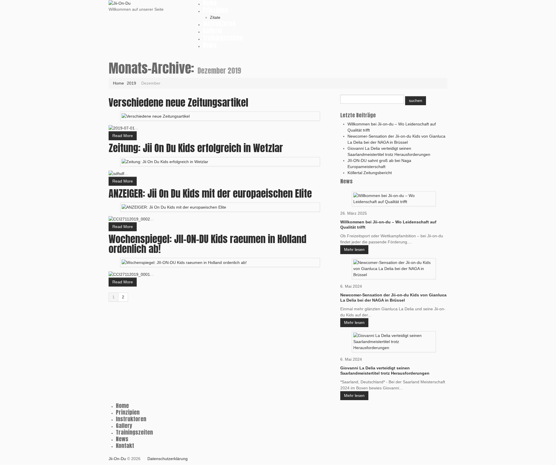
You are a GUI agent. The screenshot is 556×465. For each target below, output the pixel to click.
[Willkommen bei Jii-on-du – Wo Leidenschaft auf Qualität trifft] (393, 198)
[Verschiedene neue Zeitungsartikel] (156, 116)
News (210, 45)
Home (118, 83)
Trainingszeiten (223, 38)
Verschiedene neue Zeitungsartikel (178, 102)
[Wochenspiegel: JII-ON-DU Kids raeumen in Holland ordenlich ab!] (184, 262)
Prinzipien (215, 10)
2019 (131, 83)
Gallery (124, 426)
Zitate (215, 17)
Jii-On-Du (117, 458)
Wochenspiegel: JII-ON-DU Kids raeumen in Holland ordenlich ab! (207, 243)
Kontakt (125, 446)
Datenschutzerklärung (167, 458)
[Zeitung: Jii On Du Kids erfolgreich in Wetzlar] (165, 161)
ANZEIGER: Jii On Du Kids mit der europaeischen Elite (210, 193)
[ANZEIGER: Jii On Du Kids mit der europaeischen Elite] (174, 207)
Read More (122, 135)
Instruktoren (219, 23)
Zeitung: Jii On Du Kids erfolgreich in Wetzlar (196, 148)
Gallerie (212, 30)
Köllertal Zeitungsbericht (370, 172)
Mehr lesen (354, 249)
